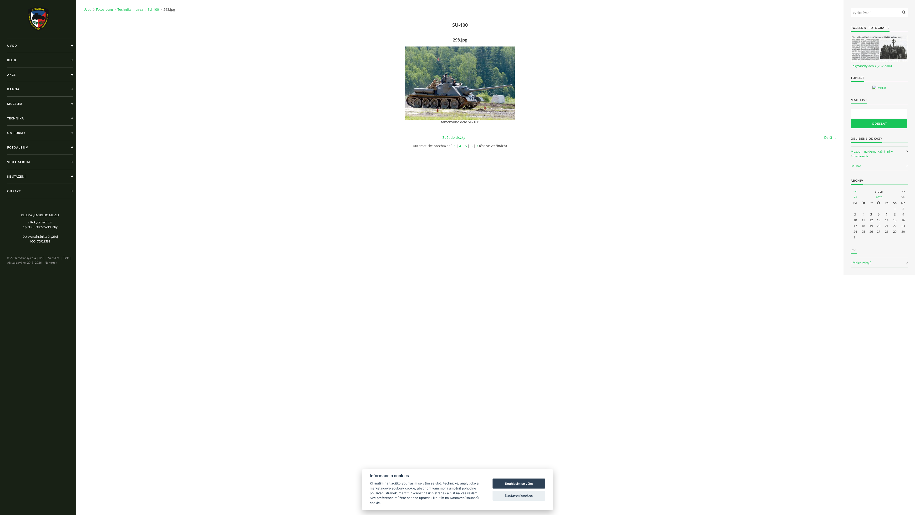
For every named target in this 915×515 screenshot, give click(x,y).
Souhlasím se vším (519, 483)
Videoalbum (18, 162)
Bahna (13, 89)
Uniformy (16, 133)
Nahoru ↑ (51, 263)
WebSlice (53, 258)
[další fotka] (828, 83)
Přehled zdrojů (861, 263)
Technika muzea (130, 9)
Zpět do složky (453, 137)
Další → (830, 137)
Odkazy (14, 191)
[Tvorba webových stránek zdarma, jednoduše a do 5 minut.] (35, 258)
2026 (879, 197)
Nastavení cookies (519, 495)
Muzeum (14, 104)
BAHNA (856, 166)
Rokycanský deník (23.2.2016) (871, 66)
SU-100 (153, 9)
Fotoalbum (18, 147)
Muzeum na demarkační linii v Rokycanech (872, 153)
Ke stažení (16, 176)
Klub (11, 60)
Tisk (66, 258)
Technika (15, 118)
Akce (11, 74)
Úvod (12, 45)
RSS (41, 258)
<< (855, 191)
